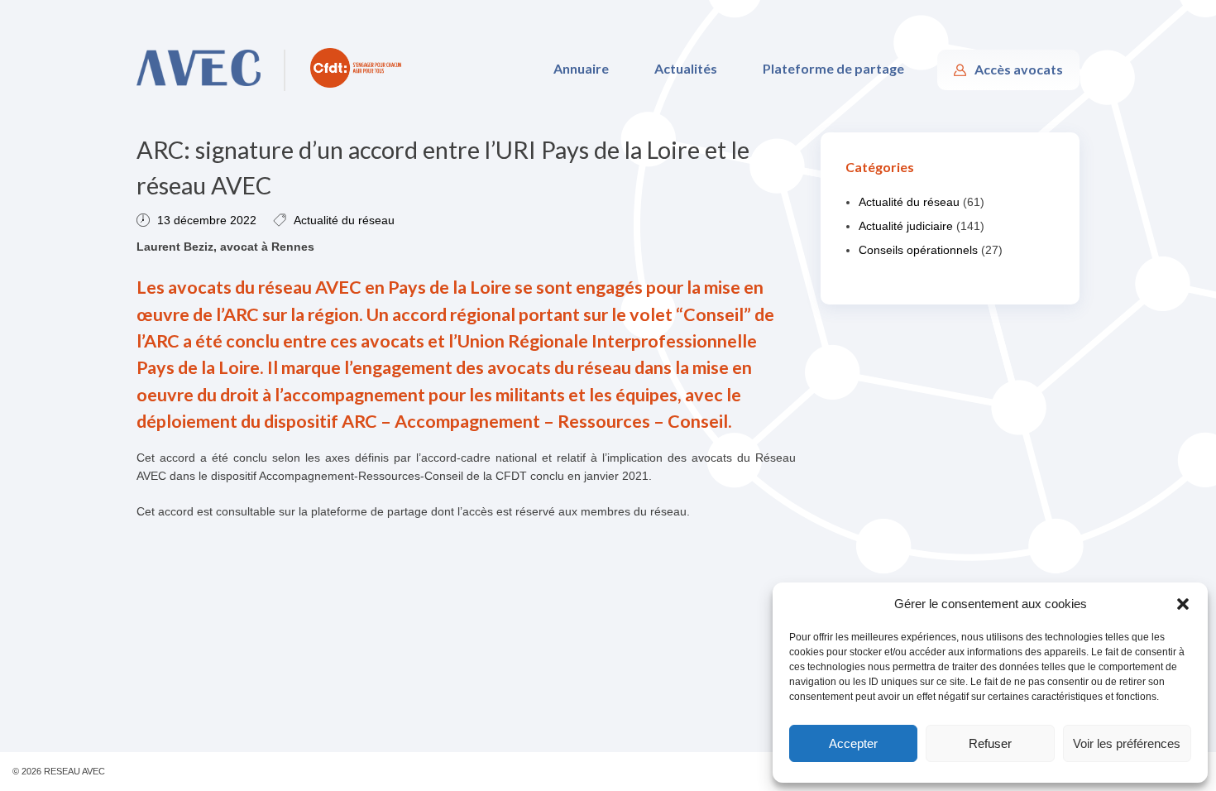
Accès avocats (1018, 69)
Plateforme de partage (833, 68)
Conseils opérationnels (918, 249)
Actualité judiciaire (906, 226)
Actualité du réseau (344, 220)
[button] (1183, 604)
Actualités (685, 68)
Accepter (853, 743)
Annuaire (581, 68)
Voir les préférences (1126, 743)
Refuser (990, 743)
